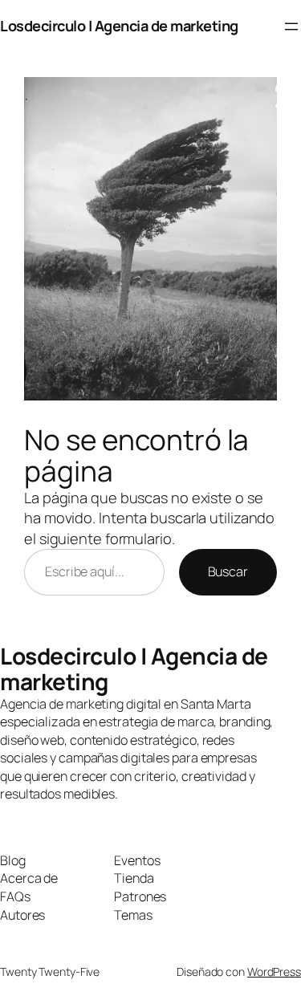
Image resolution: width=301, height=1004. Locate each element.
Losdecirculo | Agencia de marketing (119, 25)
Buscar (228, 571)
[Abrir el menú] (291, 26)
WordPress (274, 971)
